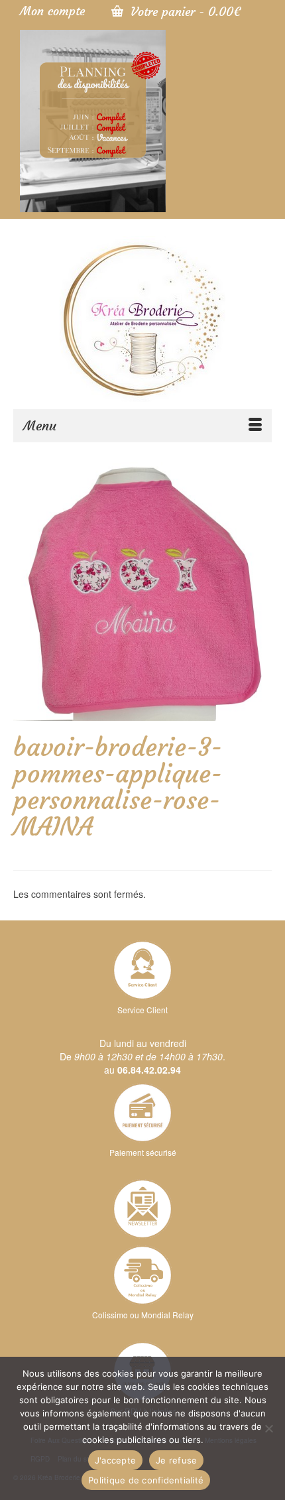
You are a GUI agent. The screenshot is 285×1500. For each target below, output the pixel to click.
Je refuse (176, 1460)
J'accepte (115, 1460)
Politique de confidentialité (145, 1480)
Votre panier (184, 11)
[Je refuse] (268, 1428)
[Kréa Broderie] (142, 319)
